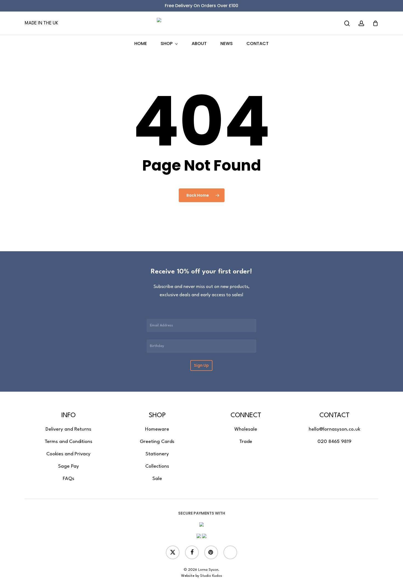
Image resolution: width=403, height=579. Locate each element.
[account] (361, 23)
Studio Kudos (211, 576)
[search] (347, 23)
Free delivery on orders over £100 (201, 5)
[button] (68, 429)
